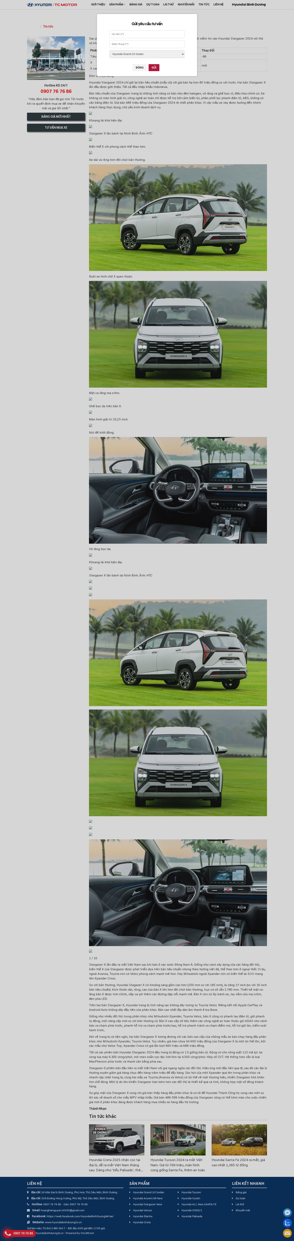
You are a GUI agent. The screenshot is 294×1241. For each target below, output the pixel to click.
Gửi (154, 67)
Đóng (140, 67)
